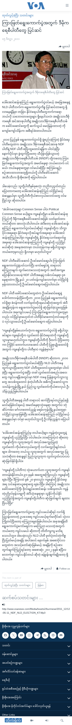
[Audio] (47, 720)
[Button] (64, 46)
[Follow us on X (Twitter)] (13, 635)
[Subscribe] (61, 635)
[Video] (32, 720)
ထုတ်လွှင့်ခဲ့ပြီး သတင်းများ (18, 15)
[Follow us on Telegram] (37, 635)
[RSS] (45, 635)
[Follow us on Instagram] (29, 635)
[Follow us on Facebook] (5, 635)
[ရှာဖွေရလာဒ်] (62, 720)
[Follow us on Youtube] (21, 635)
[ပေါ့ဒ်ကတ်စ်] (53, 635)
